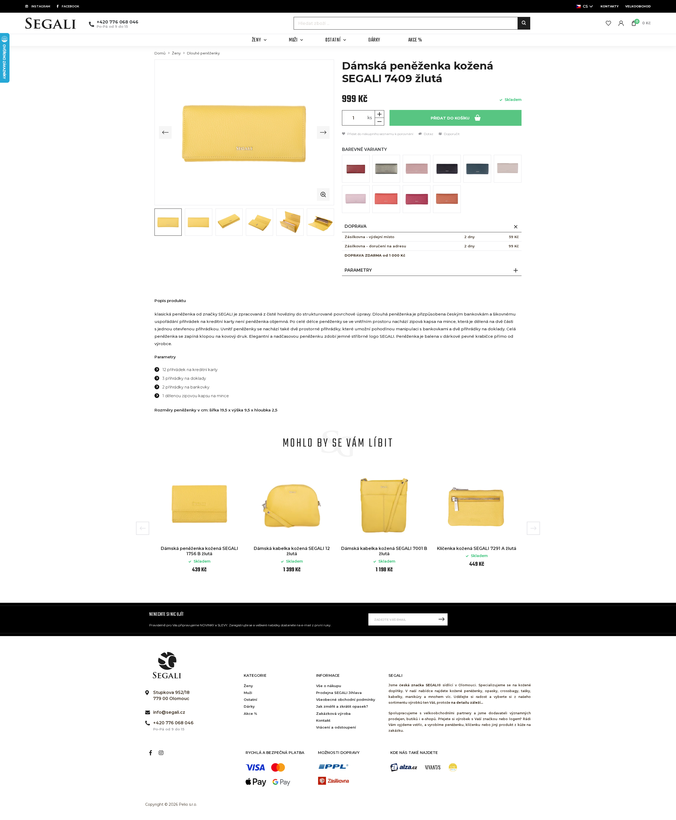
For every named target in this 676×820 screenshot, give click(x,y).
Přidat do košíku (451, 118)
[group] (244, 132)
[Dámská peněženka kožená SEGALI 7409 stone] (508, 169)
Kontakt (323, 720)
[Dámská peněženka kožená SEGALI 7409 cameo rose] (416, 169)
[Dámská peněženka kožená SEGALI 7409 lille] (356, 199)
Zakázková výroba (333, 713)
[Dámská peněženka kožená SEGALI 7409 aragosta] (386, 199)
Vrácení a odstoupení (336, 727)
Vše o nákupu (328, 686)
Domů (160, 53)
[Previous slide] (165, 132)
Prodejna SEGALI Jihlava (339, 693)
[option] (199, 524)
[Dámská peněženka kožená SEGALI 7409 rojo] (356, 169)
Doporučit (451, 134)
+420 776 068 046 (117, 22)
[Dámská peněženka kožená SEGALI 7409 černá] (447, 169)
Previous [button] (142, 528)
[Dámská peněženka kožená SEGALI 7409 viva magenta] (416, 199)
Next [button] (533, 528)
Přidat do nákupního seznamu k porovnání (379, 134)
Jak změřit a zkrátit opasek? (342, 706)
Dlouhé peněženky (203, 53)
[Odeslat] (441, 619)
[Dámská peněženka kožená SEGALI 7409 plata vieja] (386, 169)
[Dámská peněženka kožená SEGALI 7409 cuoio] (447, 199)
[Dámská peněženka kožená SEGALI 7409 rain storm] (477, 169)
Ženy (176, 53)
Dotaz (428, 134)
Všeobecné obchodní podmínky (345, 699)
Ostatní (250, 699)
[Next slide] (323, 132)
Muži (248, 693)
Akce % (250, 713)
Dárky (249, 706)
